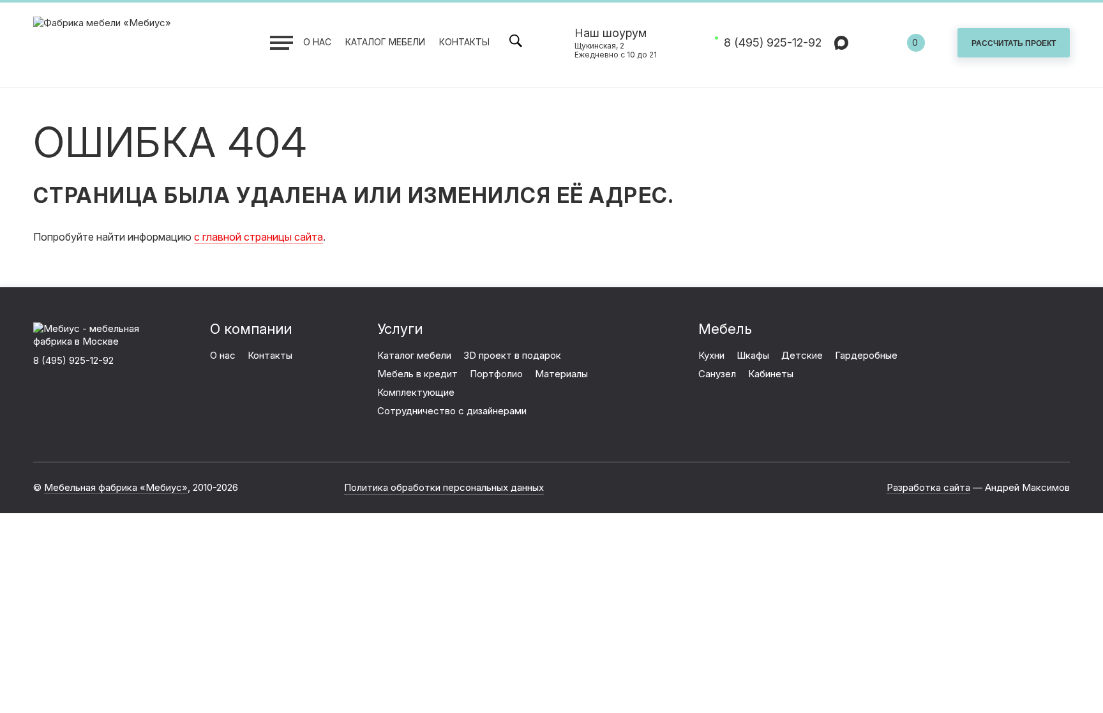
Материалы (561, 374)
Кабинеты (770, 374)
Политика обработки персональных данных (444, 487)
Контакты (464, 41)
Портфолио (496, 374)
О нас (317, 41)
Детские (802, 355)
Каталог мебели (385, 41)
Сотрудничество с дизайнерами (452, 411)
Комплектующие (415, 392)
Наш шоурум (615, 43)
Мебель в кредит (417, 374)
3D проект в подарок (512, 355)
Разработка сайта (928, 487)
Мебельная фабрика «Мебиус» (116, 487)
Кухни (711, 355)
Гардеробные (866, 355)
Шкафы (753, 355)
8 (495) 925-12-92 (773, 42)
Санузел (717, 374)
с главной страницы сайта (258, 236)
